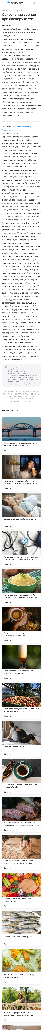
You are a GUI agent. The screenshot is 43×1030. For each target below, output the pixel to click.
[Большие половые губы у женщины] (21, 511)
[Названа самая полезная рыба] (21, 928)
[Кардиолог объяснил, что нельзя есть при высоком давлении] (21, 625)
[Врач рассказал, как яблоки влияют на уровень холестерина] (21, 701)
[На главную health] (16, 3)
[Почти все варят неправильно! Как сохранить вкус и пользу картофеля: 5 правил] (21, 587)
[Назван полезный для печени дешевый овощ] (21, 890)
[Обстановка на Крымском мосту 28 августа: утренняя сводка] (21, 435)
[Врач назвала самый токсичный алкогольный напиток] (21, 663)
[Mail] (8, 3)
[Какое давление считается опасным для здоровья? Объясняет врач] (21, 549)
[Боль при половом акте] (21, 739)
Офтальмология (22, 11)
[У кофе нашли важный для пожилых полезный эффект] (21, 776)
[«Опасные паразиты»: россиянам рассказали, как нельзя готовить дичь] (21, 814)
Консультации (7, 11)
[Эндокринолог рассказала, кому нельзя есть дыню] (21, 966)
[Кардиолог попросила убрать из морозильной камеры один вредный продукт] (21, 473)
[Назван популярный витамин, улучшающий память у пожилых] (21, 1004)
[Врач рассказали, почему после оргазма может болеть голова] (21, 852)
